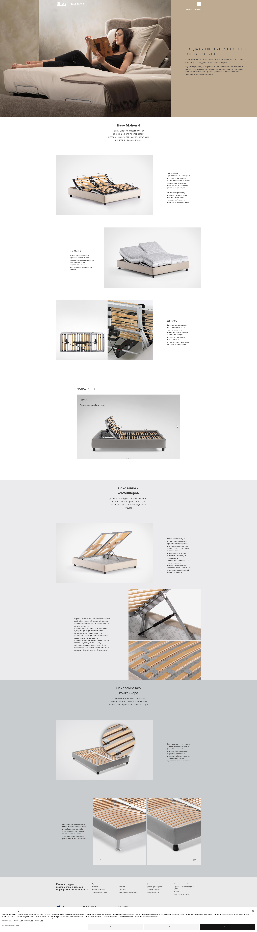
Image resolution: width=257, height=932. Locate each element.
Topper (121, 884)
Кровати (95, 884)
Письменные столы (153, 892)
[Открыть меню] (199, 4)
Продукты (189, 9)
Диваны (149, 884)
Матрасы (95, 887)
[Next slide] (177, 426)
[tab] (126, 458)
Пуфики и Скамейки (153, 889)
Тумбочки (122, 889)
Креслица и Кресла (98, 889)
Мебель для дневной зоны (182, 884)
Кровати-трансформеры (155, 887)
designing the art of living (182, 894)
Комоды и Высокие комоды (128, 892)
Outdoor (176, 891)
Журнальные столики (99, 892)
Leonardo (122, 887)
